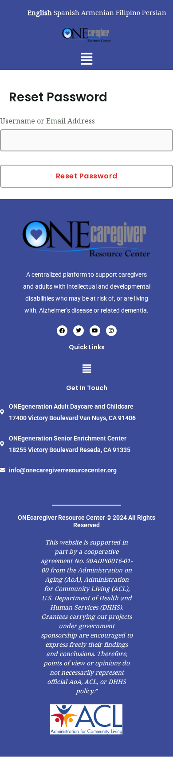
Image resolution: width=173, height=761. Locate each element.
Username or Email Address (47, 121)
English (40, 12)
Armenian (97, 12)
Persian (154, 12)
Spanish (66, 12)
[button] (86, 58)
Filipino (128, 12)
